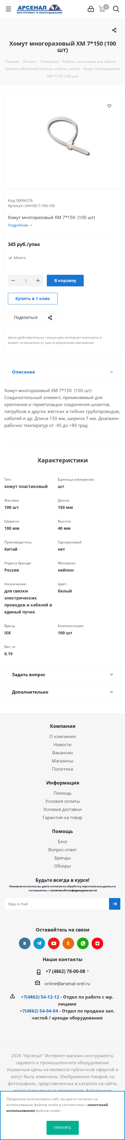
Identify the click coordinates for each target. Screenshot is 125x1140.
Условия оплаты (62, 801)
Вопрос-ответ (62, 849)
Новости (62, 744)
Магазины (63, 761)
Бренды (62, 858)
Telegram (39, 943)
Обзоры (62, 866)
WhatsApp (83, 943)
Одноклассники (68, 943)
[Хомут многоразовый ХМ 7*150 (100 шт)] (62, 137)
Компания (62, 726)
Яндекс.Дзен (97, 943)
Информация (62, 783)
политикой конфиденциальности (73, 890)
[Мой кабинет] (91, 9)
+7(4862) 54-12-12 (40, 997)
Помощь (62, 793)
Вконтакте (25, 943)
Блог (62, 841)
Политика (62, 769)
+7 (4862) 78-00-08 (65, 971)
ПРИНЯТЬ (62, 1127)
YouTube (54, 943)
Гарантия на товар (62, 817)
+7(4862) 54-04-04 (39, 1011)
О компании (62, 736)
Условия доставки (62, 809)
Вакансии (62, 752)
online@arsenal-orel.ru (67, 983)
